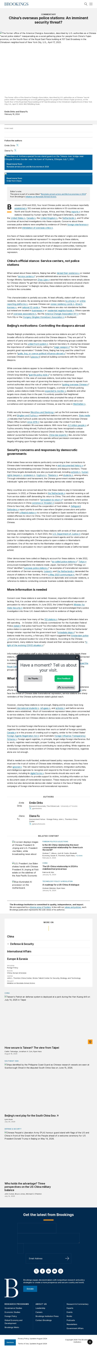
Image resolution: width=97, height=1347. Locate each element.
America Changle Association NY (61, 314)
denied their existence (67, 273)
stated (16, 626)
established (20, 208)
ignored (16, 767)
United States (17, 218)
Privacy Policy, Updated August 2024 (32, 1339)
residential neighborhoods (59, 310)
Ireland (47, 571)
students (67, 475)
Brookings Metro (12, 1327)
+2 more (79, 855)
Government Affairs (75, 1328)
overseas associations (24, 314)
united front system (37, 344)
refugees (44, 708)
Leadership (40, 1308)
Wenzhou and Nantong (41, 412)
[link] (22, 944)
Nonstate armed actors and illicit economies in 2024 (63, 194)
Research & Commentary (77, 1304)
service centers (25, 276)
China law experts (57, 435)
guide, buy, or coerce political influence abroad (40, 353)
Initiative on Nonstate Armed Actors (40, 196)
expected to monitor (54, 391)
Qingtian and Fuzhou (27, 415)
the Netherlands (55, 493)
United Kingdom (48, 218)
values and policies (73, 907)
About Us (41, 1304)
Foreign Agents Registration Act (22, 736)
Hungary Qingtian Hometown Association (43, 317)
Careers (38, 1312)
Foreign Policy (52, 819)
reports (74, 211)
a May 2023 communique (60, 574)
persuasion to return (50, 499)
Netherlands (68, 218)
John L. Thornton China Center (19, 978)
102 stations (50, 619)
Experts (70, 1308)
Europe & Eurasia (17, 958)
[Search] (85, 4)
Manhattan (78, 404)
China (10, 936)
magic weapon (61, 347)
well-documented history (69, 465)
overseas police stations (35, 568)
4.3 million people (76, 425)
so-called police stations (63, 561)
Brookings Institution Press (47, 1316)
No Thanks (33, 678)
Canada (30, 218)
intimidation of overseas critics (36, 228)
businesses (37, 310)
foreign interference (77, 224)
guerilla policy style (38, 374)
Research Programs (17, 1304)
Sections (10, 1342)
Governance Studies (13, 1308)
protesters (28, 475)
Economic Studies (12, 1312)
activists (75, 472)
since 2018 (32, 422)
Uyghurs (40, 475)
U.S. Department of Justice (65, 534)
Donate (30, 1289)
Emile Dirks (10, 111)
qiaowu (34, 357)
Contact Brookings (43, 1320)
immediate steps (65, 632)
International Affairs (19, 951)
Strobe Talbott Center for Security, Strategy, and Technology (57, 978)
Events (69, 1312)
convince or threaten (42, 503)
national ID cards (30, 307)
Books (69, 1316)
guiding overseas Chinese (74, 384)
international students (26, 708)
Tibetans (52, 475)
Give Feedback (63, 678)
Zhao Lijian (43, 279)
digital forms (36, 773)
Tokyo (82, 561)
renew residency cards (61, 304)
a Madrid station (27, 512)
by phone (70, 301)
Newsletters (72, 1324)
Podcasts (71, 1320)
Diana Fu (24, 111)
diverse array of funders (40, 907)
